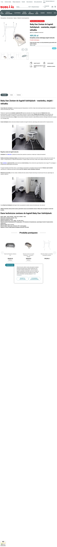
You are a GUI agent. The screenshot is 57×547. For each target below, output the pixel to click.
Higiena (15, 18)
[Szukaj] (29, 7)
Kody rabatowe (30, 1)
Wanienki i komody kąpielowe (23, 18)
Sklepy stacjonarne (16, 1)
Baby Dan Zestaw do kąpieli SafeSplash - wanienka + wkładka (28, 255)
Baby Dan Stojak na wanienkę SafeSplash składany (47, 254)
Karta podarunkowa (38, 1)
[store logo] (7, 6)
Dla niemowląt (10, 18)
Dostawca (19, 94)
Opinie (11, 94)
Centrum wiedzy (8, 1)
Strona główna (3, 18)
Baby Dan (9, 154)
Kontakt (23, 1)
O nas (2, 1)
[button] (52, 7)
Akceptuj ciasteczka (23, 279)
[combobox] (23, 7)
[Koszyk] (55, 7)
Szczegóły (4, 94)
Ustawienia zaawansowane (34, 279)
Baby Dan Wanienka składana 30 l (10, 254)
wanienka (5, 162)
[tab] (5, 95)
